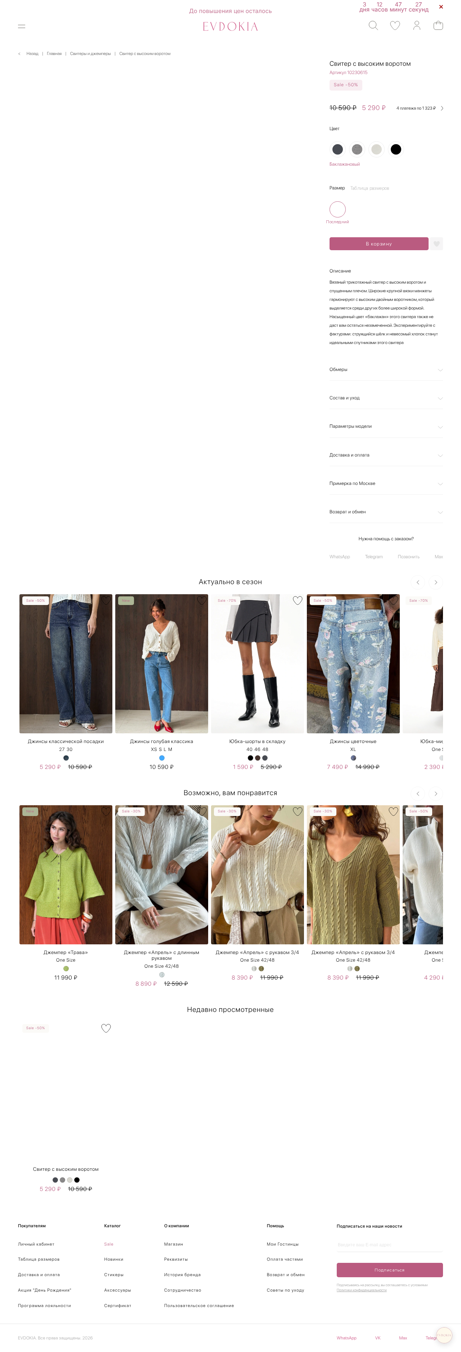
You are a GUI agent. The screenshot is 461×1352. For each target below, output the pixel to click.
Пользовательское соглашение (199, 1305)
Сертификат (118, 1305)
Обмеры (339, 369)
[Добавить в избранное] (436, 243)
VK (378, 1337)
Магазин (173, 1244)
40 (249, 749)
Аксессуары (117, 1290)
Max (439, 557)
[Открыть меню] (26, 26)
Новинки (114, 1259)
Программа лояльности (44, 1305)
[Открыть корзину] (435, 25)
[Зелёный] (66, 968)
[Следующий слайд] (436, 582)
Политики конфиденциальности (362, 1290)
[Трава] (261, 968)
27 (62, 749)
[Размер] (338, 209)
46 (258, 749)
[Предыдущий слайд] (418, 582)
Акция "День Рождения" (45, 1290)
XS (154, 749)
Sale (109, 1244)
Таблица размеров (39, 1259)
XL (353, 749)
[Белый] (442, 758)
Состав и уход (345, 398)
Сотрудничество (182, 1290)
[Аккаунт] (413, 26)
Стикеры (114, 1274)
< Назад (28, 53)
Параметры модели (351, 426)
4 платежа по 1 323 (416, 108)
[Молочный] (376, 149)
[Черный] (396, 149)
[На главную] (230, 26)
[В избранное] (106, 600)
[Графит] (338, 149)
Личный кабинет (36, 1244)
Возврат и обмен (348, 512)
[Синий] (66, 758)
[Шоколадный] (257, 758)
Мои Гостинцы (283, 1244)
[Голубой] (162, 758)
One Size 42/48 (161, 966)
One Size (66, 960)
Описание (340, 271)
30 (70, 749)
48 (266, 749)
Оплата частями (285, 1259)
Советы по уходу (286, 1290)
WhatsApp (340, 557)
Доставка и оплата (350, 455)
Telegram (374, 557)
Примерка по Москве (352, 483)
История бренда (182, 1274)
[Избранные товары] (392, 26)
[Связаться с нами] (444, 1335)
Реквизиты (176, 1259)
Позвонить (409, 557)
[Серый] (357, 149)
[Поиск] (370, 26)
